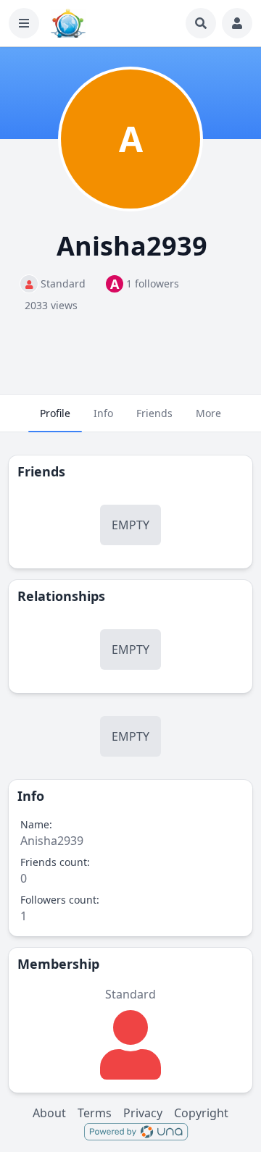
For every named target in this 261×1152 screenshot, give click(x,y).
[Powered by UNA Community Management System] (136, 1131)
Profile (55, 413)
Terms (95, 1113)
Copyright (201, 1113)
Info (103, 413)
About (49, 1113)
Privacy (142, 1113)
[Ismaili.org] (68, 23)
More (208, 413)
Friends (154, 413)
